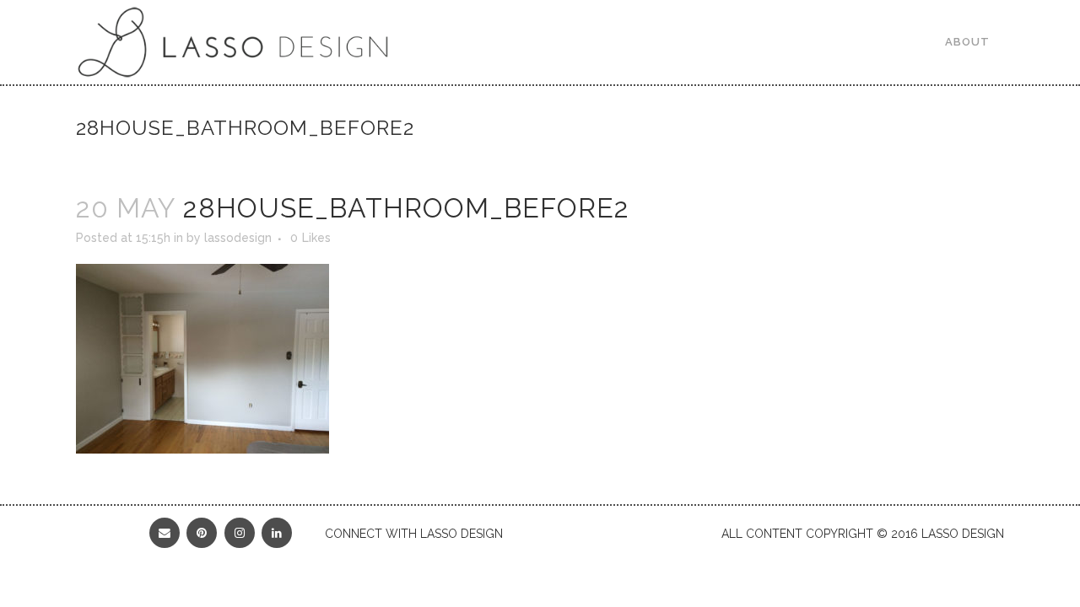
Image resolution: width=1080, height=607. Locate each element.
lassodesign (238, 237)
